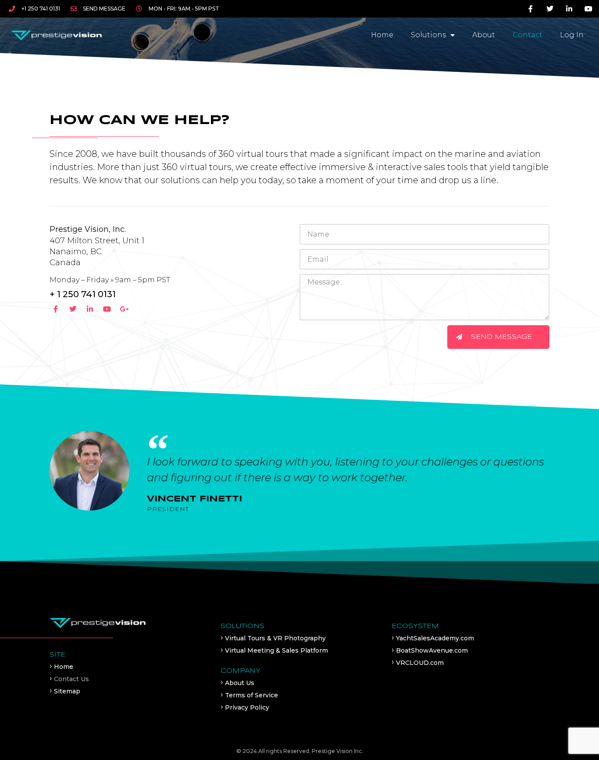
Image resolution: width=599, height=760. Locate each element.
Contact (527, 35)
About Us (239, 683)
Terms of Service (251, 695)
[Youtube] (588, 9)
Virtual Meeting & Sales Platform (276, 650)
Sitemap (67, 691)
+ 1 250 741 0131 (83, 294)
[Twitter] (550, 9)
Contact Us (71, 679)
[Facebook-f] (530, 9)
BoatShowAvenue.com (432, 650)
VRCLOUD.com (420, 663)
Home (382, 35)
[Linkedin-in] (569, 9)
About (483, 35)
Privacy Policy (247, 707)
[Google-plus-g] (124, 309)
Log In (572, 35)
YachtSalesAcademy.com (435, 638)
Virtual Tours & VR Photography (275, 638)
